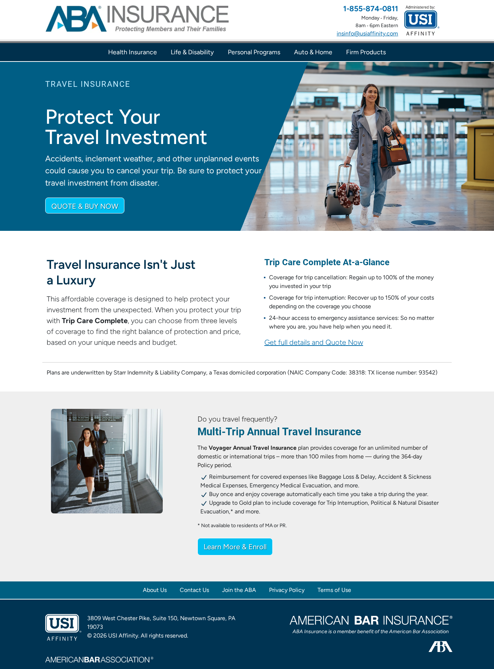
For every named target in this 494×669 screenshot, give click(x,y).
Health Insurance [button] (132, 52)
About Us (155, 590)
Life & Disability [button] (192, 52)
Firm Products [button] (366, 52)
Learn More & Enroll (235, 547)
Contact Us (194, 590)
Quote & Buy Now (84, 206)
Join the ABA (239, 590)
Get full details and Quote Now (313, 342)
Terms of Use (334, 590)
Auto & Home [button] (313, 52)
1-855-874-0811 (370, 8)
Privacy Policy (287, 590)
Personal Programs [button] (254, 52)
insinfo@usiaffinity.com (367, 33)
